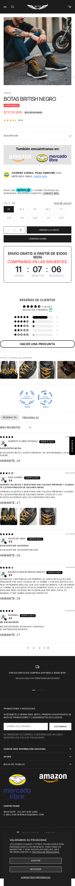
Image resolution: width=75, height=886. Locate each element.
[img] (6, 437)
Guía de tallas (62, 203)
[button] (21, 317)
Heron (7, 93)
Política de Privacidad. (46, 852)
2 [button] (33, 648)
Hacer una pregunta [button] (37, 344)
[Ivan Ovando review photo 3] (48, 516)
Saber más (40, 176)
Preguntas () (30, 417)
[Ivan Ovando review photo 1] (8, 516)
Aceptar (35, 860)
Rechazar (35, 869)
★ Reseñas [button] (72, 446)
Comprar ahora (37, 238)
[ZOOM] (66, 80)
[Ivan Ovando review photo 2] (28, 516)
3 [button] (39, 648)
